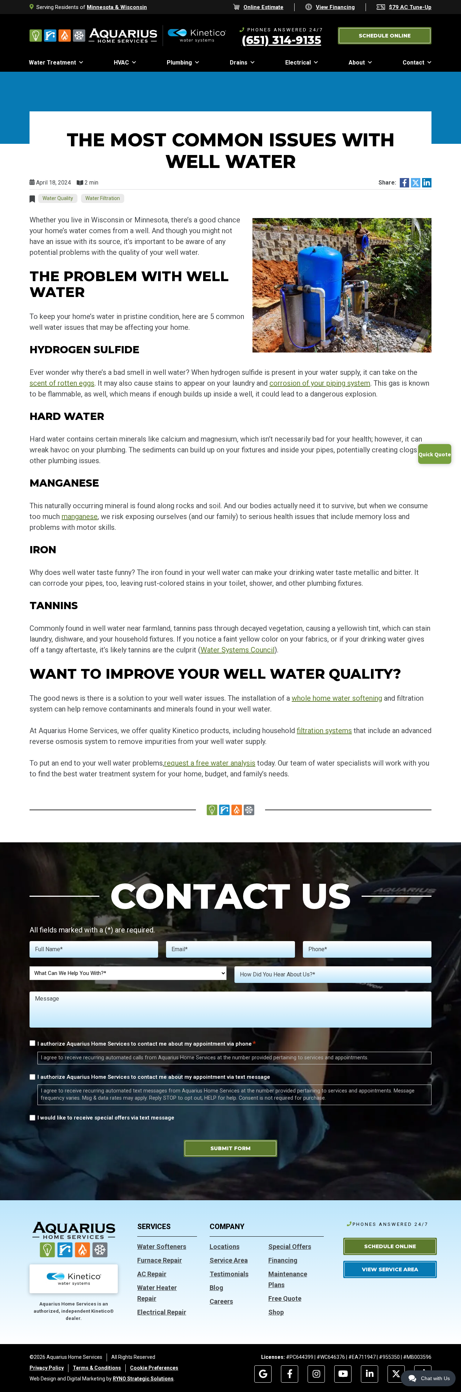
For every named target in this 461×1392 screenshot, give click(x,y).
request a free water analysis (209, 763)
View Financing (335, 7)
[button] (384, 35)
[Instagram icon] (316, 1374)
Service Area (229, 1260)
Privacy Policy (47, 1368)
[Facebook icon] (289, 1374)
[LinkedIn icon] (369, 1374)
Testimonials (229, 1274)
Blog (216, 1287)
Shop (276, 1312)
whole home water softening (337, 698)
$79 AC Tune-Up (410, 7)
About (357, 62)
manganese (80, 516)
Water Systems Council (237, 650)
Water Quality (57, 198)
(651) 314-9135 (281, 40)
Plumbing (179, 62)
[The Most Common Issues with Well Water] (341, 284)
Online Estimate (263, 7)
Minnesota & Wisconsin (117, 7)
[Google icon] (263, 1374)
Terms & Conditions (97, 1368)
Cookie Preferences (154, 1368)
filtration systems (324, 730)
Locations (225, 1246)
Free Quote (284, 1298)
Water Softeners (161, 1246)
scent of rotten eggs (62, 383)
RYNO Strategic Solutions (143, 1379)
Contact (413, 62)
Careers (221, 1301)
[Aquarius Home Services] (128, 35)
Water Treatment (52, 62)
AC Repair (151, 1274)
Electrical (298, 62)
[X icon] (396, 1374)
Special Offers (289, 1246)
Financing (282, 1260)
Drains (238, 62)
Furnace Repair (159, 1260)
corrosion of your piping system (319, 383)
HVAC (121, 62)
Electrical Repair (161, 1312)
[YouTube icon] (343, 1374)
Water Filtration (102, 198)
